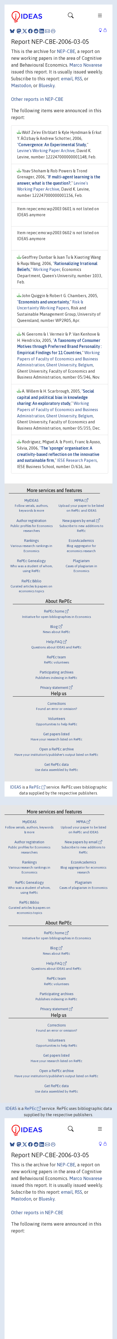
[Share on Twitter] (24, 31)
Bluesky (47, 85)
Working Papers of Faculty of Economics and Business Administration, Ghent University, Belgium (58, 358)
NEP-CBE (66, 51)
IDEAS (15, 787)
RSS (78, 78)
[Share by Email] (47, 31)
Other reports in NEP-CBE (37, 99)
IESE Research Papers (77, 460)
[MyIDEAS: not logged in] (102, 30)
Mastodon (21, 85)
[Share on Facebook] (30, 31)
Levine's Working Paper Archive (46, 150)
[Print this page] (53, 31)
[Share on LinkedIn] (41, 31)
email (67, 78)
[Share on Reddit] (36, 31)
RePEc (35, 787)
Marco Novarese (85, 65)
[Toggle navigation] (71, 17)
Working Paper (46, 269)
